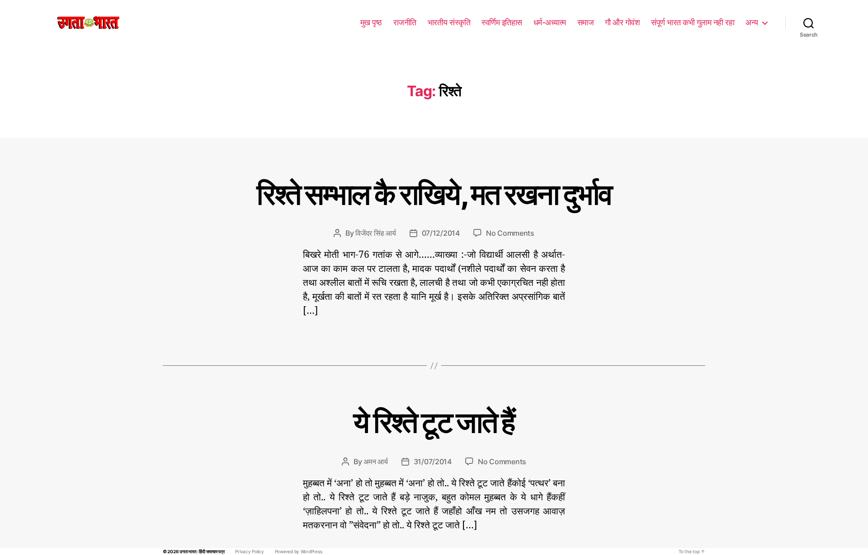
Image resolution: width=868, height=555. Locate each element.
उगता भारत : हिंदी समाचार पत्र (201, 551)
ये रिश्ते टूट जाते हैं (434, 422)
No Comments (510, 233)
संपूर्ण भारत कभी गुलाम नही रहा (692, 22)
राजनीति (404, 22)
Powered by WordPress (298, 551)
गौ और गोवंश (622, 22)
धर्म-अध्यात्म (549, 22)
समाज (585, 22)
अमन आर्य (375, 461)
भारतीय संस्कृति (449, 22)
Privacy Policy (249, 551)
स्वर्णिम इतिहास (501, 22)
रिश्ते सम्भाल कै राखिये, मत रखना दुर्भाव (434, 194)
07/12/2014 (441, 233)
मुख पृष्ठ (371, 22)
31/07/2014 (433, 461)
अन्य (751, 22)
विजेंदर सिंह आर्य (375, 233)
